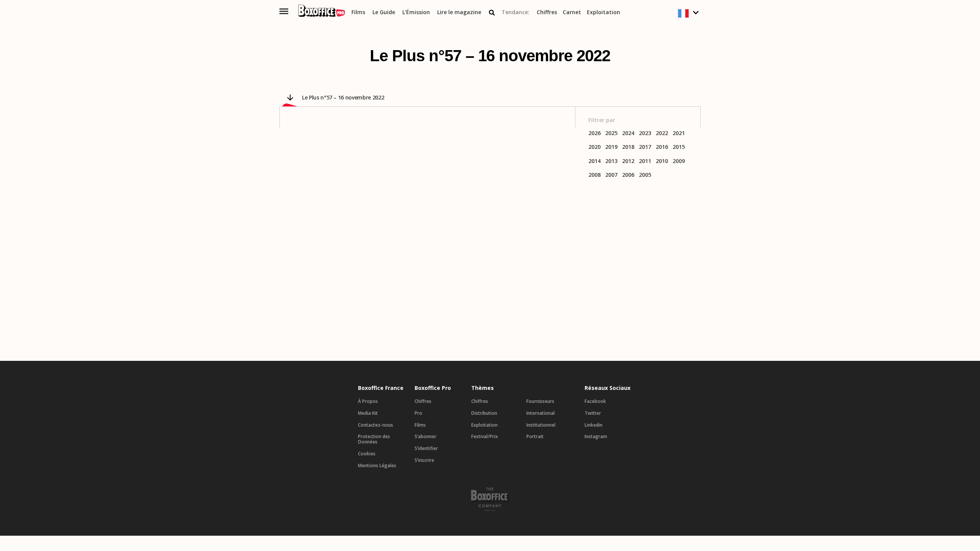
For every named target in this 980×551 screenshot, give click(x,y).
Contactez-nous (375, 425)
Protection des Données (374, 439)
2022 (662, 133)
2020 (594, 147)
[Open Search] (492, 13)
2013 (611, 161)
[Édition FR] (689, 13)
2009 (679, 161)
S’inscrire (424, 460)
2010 (662, 161)
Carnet (572, 12)
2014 (594, 161)
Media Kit (368, 413)
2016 (662, 147)
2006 (628, 175)
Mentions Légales (377, 465)
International (540, 413)
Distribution (484, 413)
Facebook (595, 401)
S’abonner (425, 436)
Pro (418, 413)
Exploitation (603, 12)
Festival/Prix (484, 436)
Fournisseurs (540, 401)
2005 (645, 175)
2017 (645, 147)
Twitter (593, 413)
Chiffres (547, 12)
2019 (611, 147)
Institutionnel (540, 425)
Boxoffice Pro (433, 388)
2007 (611, 175)
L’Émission (416, 12)
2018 (628, 147)
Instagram (596, 436)
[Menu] (284, 11)
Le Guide (383, 12)
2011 (645, 161)
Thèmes (482, 388)
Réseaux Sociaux (607, 388)
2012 (628, 161)
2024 (628, 133)
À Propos (368, 401)
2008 (594, 175)
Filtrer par (601, 120)
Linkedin (594, 425)
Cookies (367, 453)
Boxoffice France (380, 388)
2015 (679, 147)
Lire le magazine (459, 12)
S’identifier (426, 448)
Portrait (535, 436)
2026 (594, 133)
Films (358, 12)
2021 (679, 133)
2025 (611, 133)
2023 (645, 133)
